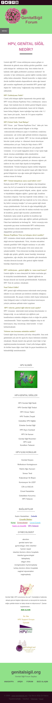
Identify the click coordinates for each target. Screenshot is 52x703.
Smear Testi (27, 473)
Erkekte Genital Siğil (27, 425)
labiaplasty (25, 558)
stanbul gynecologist (26, 555)
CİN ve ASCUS (27, 487)
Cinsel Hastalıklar (27, 491)
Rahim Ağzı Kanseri (27, 469)
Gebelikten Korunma (27, 496)
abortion (25, 539)
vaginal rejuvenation (26, 571)
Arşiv (20, 682)
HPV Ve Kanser (27, 434)
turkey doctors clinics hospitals (26, 568)
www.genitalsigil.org (19, 696)
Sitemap (34, 699)
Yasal (41, 699)
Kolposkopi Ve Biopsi (27, 478)
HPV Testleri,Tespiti (27, 416)
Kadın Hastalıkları (22, 516)
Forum (30, 682)
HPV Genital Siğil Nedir (27, 403)
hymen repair (25, 549)
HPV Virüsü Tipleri (27, 412)
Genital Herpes (27, 460)
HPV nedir (27, 442)
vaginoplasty (26, 574)
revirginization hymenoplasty (25, 565)
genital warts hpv (25, 542)
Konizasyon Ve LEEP (27, 482)
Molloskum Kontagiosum (27, 464)
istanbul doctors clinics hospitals (25, 552)
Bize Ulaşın (42, 682)
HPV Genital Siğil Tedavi (27, 407)
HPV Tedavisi (27, 499)
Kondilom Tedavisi (27, 445)
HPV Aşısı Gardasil (27, 430)
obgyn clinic (25, 562)
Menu (4, 31)
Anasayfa (9, 682)
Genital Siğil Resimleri (27, 439)
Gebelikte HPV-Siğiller (27, 421)
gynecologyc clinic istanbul (25, 546)
